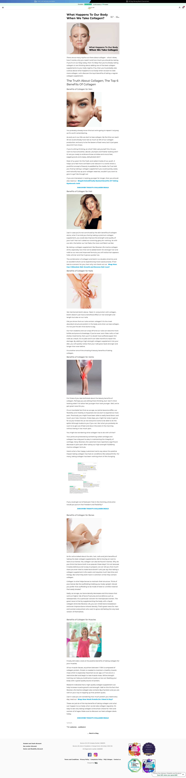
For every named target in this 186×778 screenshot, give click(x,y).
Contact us (117, 759)
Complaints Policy (96, 759)
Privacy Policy (84, 759)
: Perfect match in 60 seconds (93, 4)
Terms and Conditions (72, 759)
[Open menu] (3, 7)
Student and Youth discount (32, 743)
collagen (73, 727)
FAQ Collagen (108, 759)
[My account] (179, 7)
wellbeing (82, 727)
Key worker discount (30, 746)
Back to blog (94, 733)
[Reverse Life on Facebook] (89, 754)
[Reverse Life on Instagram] (95, 754)
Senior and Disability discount (33, 749)
